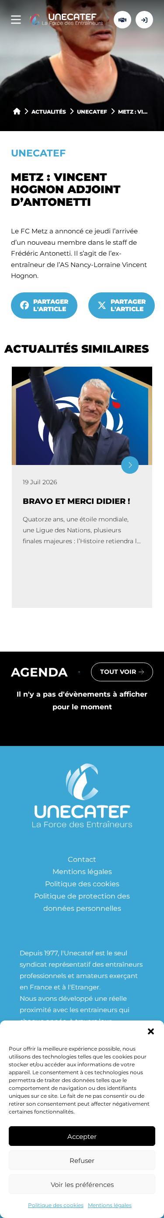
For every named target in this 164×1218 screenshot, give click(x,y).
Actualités (48, 111)
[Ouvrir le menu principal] (16, 20)
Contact (82, 859)
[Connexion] (144, 19)
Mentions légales (110, 1204)
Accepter (82, 1136)
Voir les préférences (82, 1184)
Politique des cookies (56, 1204)
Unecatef (92, 111)
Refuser (82, 1160)
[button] (151, 1031)
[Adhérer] (122, 19)
